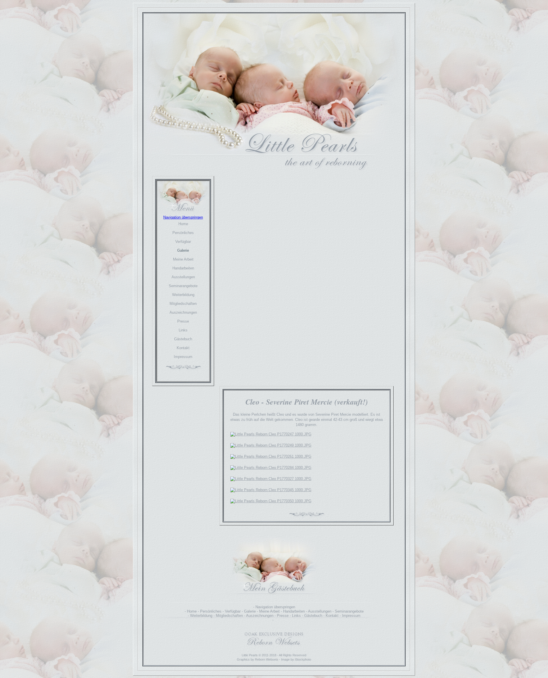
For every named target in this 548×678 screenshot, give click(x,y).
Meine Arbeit (183, 259)
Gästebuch (183, 339)
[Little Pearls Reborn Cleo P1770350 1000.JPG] (270, 501)
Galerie (183, 250)
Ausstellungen (183, 277)
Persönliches (183, 233)
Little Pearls (250, 655)
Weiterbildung (183, 295)
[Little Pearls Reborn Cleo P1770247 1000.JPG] (270, 434)
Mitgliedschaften (183, 303)
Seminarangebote (183, 286)
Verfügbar (183, 241)
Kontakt (183, 348)
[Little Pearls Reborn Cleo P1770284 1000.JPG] (270, 467)
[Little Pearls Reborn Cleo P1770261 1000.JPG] (270, 456)
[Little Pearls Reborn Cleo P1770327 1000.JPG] (270, 479)
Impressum (183, 357)
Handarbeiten (183, 268)
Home (183, 224)
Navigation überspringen (183, 217)
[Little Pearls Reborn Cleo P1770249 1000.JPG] (270, 445)
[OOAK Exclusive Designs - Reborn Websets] (274, 648)
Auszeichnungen (183, 312)
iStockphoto (303, 659)
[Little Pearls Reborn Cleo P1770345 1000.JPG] (270, 490)
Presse (183, 321)
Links (183, 330)
